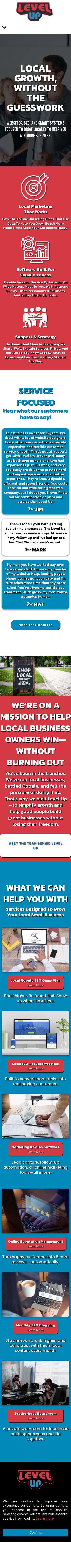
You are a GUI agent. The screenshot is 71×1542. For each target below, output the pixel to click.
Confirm (36, 1532)
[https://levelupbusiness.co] (34, 11)
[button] (4, 27)
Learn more (45, 1518)
